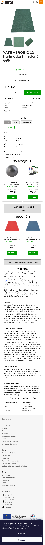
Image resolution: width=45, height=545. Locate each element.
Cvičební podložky (28, 103)
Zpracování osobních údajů (11, 461)
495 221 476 (9, 497)
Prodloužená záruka (9, 453)
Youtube (8, 507)
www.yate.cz (35, 387)
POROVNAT (9, 127)
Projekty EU (6, 455)
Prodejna (5, 433)
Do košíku (34, 92)
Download (5, 458)
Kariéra (4, 439)
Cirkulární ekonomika (9, 444)
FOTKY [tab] (15, 122)
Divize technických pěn (10, 441)
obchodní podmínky (12, 395)
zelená (24, 108)
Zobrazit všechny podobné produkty (22, 262)
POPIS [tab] (7, 122)
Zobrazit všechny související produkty (22, 208)
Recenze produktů (8, 477)
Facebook (8, 502)
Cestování (5, 480)
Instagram (8, 504)
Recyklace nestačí (8, 485)
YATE (4, 483)
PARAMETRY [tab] (26, 122)
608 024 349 (9, 500)
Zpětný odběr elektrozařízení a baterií (15, 466)
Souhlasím (22, 540)
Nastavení (22, 533)
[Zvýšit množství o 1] (20, 92)
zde (29, 528)
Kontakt (5, 428)
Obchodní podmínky (9, 463)
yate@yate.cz (9, 495)
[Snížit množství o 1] (10, 92)
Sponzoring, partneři (9, 436)
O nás (4, 431)
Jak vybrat (6, 475)
